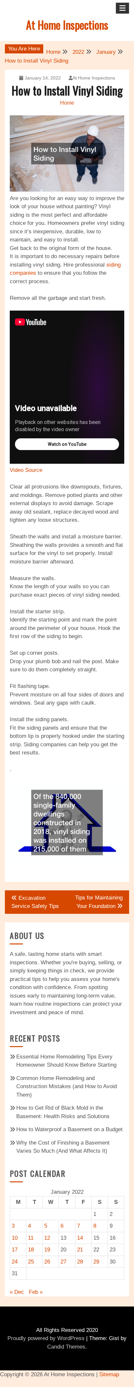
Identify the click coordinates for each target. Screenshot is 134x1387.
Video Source (26, 470)
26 (47, 1262)
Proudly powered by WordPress (46, 1338)
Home (67, 103)
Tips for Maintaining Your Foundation (99, 902)
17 (15, 1250)
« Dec (17, 1292)
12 (47, 1238)
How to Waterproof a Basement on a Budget (69, 1129)
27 (63, 1262)
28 (80, 1262)
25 (31, 1262)
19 (47, 1250)
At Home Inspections (67, 24)
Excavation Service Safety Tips (35, 902)
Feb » (36, 1292)
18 (31, 1250)
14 (80, 1238)
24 (15, 1262)
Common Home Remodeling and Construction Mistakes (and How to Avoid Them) (66, 1086)
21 (80, 1250)
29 (96, 1262)
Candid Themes (66, 1347)
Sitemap (109, 1374)
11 (31, 1238)
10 (15, 1238)
